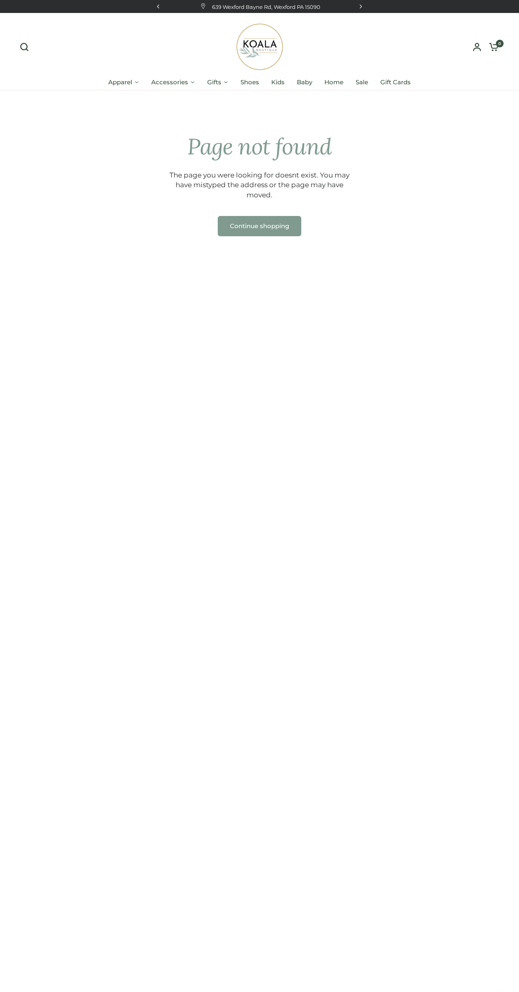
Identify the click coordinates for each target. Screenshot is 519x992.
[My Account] (477, 47)
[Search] (26, 47)
